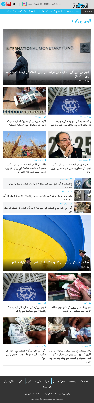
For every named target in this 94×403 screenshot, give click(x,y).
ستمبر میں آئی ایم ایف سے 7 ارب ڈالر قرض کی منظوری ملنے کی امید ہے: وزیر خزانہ (71, 168)
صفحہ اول (85, 381)
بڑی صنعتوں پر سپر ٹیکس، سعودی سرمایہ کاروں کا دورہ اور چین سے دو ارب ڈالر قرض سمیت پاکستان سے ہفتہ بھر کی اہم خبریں (69, 356)
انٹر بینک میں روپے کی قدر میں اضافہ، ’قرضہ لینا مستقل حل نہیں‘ (71, 309)
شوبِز (28, 381)
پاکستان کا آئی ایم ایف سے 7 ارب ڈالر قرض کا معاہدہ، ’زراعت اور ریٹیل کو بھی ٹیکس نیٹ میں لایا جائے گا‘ (25, 168)
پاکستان (72, 381)
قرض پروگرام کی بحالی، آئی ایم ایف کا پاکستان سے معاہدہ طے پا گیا (26, 309)
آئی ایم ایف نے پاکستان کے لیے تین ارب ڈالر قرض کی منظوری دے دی (38, 209)
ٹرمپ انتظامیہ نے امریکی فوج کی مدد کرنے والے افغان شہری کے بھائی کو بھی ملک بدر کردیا (42, 11)
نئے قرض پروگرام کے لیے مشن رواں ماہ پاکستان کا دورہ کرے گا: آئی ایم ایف (37, 197)
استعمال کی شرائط (50, 394)
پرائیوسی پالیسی (64, 394)
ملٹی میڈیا (9, 381)
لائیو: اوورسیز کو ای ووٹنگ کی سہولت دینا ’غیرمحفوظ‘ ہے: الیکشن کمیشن (26, 123)
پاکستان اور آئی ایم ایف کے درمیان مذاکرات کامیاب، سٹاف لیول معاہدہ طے (71, 123)
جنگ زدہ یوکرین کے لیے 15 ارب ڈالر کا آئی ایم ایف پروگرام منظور (50, 262)
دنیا (47, 381)
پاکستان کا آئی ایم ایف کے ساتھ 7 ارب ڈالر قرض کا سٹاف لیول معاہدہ (40, 185)
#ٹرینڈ (38, 381)
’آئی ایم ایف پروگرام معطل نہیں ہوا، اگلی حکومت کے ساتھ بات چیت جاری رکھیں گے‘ (25, 354)
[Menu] (91, 5)
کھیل (20, 381)
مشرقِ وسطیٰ (59, 381)
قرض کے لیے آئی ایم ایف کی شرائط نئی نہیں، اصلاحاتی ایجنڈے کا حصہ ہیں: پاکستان (47, 74)
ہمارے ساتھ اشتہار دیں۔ (32, 394)
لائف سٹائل (47, 387)
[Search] (3, 4)
